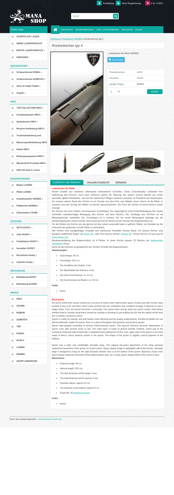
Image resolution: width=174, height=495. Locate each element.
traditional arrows (81, 393)
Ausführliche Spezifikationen (67, 182)
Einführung (55, 39)
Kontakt (138, 29)
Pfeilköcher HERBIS (72, 39)
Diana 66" (89, 234)
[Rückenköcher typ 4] (65, 153)
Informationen (67, 29)
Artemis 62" (126, 234)
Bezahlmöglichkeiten (85, 29)
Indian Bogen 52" (60, 237)
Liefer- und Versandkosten (107, 29)
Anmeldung (108, 3)
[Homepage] (56, 29)
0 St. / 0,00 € (157, 3)
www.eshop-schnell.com (50, 419)
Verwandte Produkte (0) (98, 182)
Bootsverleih (127, 29)
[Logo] (28, 16)
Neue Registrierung (131, 3)
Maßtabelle (121, 182)
